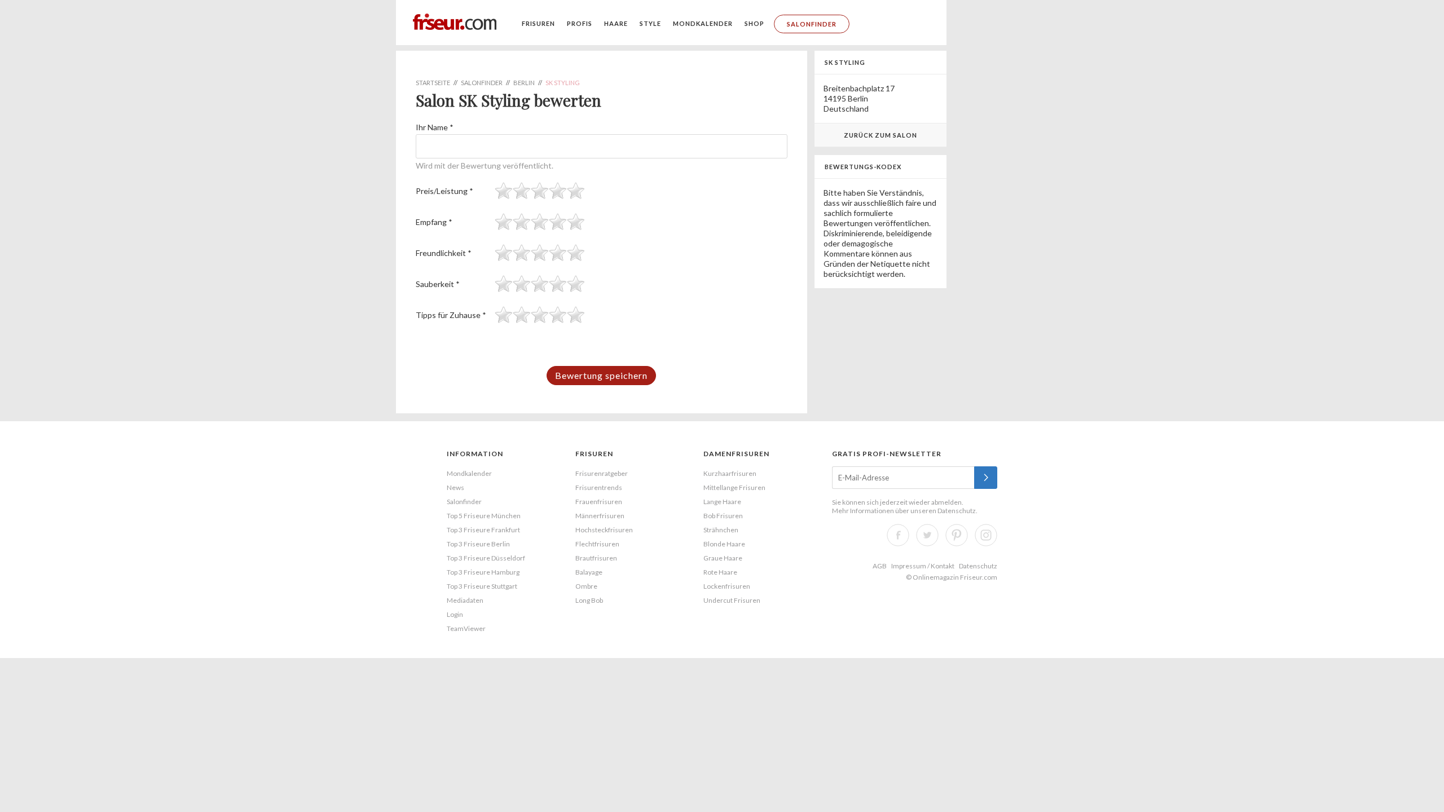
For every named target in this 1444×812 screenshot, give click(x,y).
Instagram (986, 535)
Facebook (898, 535)
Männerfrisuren (599, 515)
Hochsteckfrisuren (604, 530)
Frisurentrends (598, 487)
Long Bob (589, 600)
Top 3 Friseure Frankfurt (483, 530)
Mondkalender (703, 23)
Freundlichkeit (444, 253)
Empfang (434, 222)
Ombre (586, 586)
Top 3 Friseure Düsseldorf (486, 558)
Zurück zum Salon (880, 135)
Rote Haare (720, 572)
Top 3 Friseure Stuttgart (482, 586)
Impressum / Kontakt (922, 566)
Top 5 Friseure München (484, 515)
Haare (616, 23)
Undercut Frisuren (731, 600)
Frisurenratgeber (601, 473)
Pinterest (956, 535)
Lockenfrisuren (726, 586)
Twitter (927, 535)
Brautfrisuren (596, 558)
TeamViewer (466, 628)
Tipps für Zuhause (451, 315)
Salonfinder (812, 24)
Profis (579, 23)
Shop (754, 23)
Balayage (588, 572)
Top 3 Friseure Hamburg (483, 572)
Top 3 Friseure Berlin (478, 544)
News (455, 487)
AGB (880, 566)
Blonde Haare (724, 544)
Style (650, 23)
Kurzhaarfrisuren (729, 473)
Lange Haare (722, 501)
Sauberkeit (438, 284)
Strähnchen (720, 530)
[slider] (540, 191)
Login (455, 614)
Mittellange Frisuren (734, 487)
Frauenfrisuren (598, 501)
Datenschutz (956, 510)
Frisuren (538, 23)
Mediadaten (465, 600)
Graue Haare (722, 558)
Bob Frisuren (723, 515)
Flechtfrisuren (597, 544)
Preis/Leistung (444, 191)
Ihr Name (435, 127)
